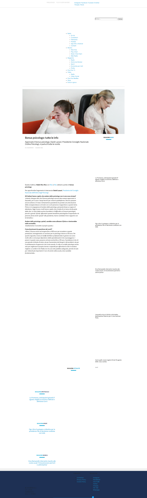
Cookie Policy (81, 482)
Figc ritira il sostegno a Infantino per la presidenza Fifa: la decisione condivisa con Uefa (108, 225)
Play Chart (74, 52)
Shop (69, 80)
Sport (73, 64)
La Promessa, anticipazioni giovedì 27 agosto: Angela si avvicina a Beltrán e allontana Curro (106, 179)
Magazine (71, 58)
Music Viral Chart (76, 54)
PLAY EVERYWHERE (63, 2)
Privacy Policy (81, 480)
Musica (70, 48)
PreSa (73, 68)
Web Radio (74, 56)
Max (51, 185)
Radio (69, 33)
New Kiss (74, 50)
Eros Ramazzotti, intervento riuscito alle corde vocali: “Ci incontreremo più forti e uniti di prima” (107, 270)
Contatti (73, 46)
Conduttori (74, 37)
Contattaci (80, 477)
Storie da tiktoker (76, 62)
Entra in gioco (72, 82)
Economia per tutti (77, 66)
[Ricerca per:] (106, 19)
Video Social (75, 76)
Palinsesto (74, 39)
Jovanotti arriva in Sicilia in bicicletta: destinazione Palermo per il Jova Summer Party (108, 316)
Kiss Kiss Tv (71, 70)
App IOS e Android (77, 44)
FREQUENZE (51, 2)
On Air (73, 35)
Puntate (73, 41)
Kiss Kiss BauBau (73, 78)
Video (69, 72)
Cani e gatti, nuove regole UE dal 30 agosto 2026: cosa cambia (108, 361)
